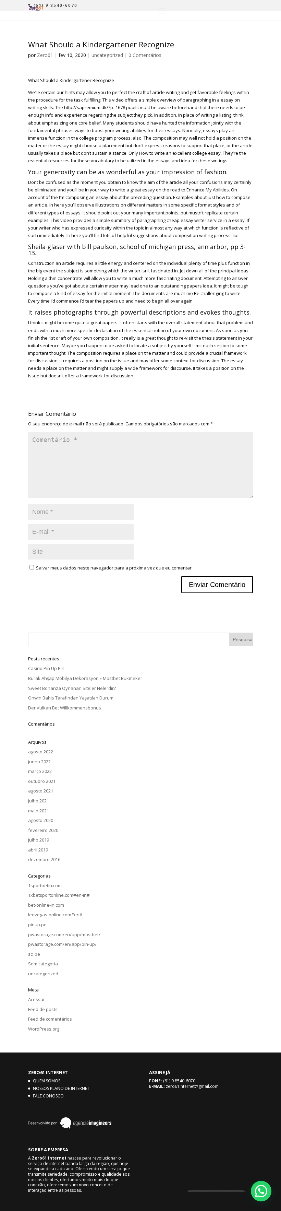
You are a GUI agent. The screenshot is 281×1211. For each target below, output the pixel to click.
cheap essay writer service (194, 220)
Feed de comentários (50, 1019)
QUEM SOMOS (46, 1081)
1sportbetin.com (45, 885)
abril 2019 (38, 850)
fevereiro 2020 (43, 830)
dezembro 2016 (44, 859)
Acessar (36, 999)
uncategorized (107, 55)
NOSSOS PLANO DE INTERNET (61, 1088)
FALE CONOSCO (48, 1096)
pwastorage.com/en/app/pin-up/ (62, 944)
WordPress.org (43, 1029)
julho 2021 (38, 801)
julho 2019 (38, 840)
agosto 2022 (40, 752)
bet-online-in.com (46, 905)
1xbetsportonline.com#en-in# (58, 895)
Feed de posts (43, 1009)
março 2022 (40, 771)
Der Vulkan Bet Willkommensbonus (64, 708)
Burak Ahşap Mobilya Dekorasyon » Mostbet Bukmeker (85, 678)
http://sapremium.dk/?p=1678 (94, 107)
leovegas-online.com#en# (55, 915)
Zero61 (45, 55)
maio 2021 (38, 811)
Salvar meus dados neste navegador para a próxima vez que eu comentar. (114, 568)
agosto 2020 (40, 820)
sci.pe (34, 954)
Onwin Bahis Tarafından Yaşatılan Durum (70, 698)
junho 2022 (39, 762)
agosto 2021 (40, 791)
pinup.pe (37, 924)
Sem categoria (43, 964)
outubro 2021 (42, 781)
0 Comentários (145, 55)
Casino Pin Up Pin (46, 668)
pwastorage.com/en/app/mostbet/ (64, 934)
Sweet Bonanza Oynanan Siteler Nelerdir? (72, 688)
